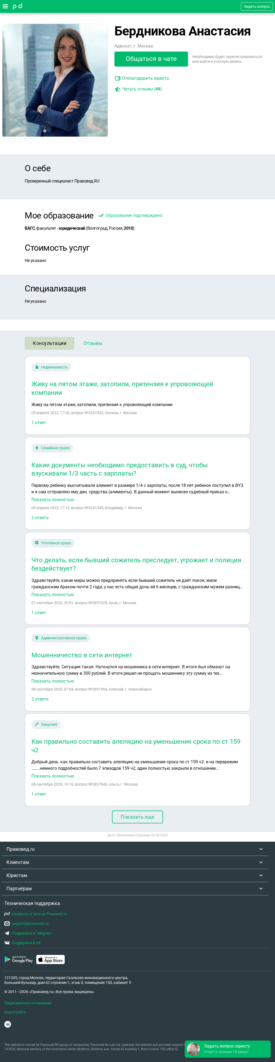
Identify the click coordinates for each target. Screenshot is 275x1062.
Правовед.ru (20, 849)
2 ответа (40, 517)
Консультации (49, 343)
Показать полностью (52, 499)
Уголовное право (56, 543)
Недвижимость (54, 367)
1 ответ (38, 422)
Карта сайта (15, 1012)
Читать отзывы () (142, 89)
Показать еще (137, 817)
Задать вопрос (257, 6)
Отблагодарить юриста (145, 78)
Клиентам (17, 862)
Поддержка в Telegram (31, 933)
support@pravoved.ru (30, 923)
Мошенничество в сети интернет (81, 655)
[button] (228, 1049)
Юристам (16, 875)
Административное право (64, 638)
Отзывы (93, 343)
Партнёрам (19, 888)
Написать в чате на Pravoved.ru (39, 914)
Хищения (49, 724)
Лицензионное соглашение (28, 1003)
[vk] (7, 1024)
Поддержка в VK (26, 943)
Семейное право (55, 448)
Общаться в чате (151, 59)
